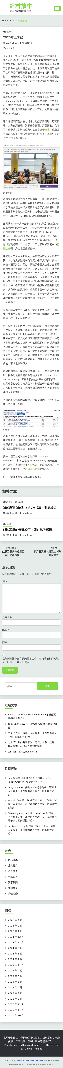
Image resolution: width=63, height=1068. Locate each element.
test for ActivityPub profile (22, 751)
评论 (5, 581)
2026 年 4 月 (15, 919)
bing (10, 778)
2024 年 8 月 (15, 948)
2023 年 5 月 (15, 987)
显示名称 (8, 617)
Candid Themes (33, 1048)
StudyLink (33, 468)
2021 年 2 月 (15, 998)
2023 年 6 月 (15, 981)
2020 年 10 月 (16, 1015)
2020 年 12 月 (16, 1004)
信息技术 (13, 859)
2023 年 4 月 (15, 993)
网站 (4, 642)
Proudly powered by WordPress (22, 1044)
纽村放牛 (21, 6)
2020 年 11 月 (16, 1009)
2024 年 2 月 (15, 959)
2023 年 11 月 (16, 964)
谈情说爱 (13, 893)
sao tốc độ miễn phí (18, 800)
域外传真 (13, 871)
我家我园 (7, 502)
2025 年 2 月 (15, 925)
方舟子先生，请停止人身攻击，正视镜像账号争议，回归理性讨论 (32, 791)
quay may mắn (16, 787)
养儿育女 (13, 865)
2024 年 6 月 (15, 953)
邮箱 (5, 629)
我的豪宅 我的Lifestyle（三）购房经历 (30, 507)
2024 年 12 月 (16, 936)
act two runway (16, 826)
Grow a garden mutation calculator (26, 813)
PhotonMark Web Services (30, 1060)
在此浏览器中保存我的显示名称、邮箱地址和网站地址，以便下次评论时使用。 (30, 660)
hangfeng (27, 42)
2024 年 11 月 (16, 942)
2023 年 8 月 (15, 976)
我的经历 (7, 31)
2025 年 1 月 (15, 931)
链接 (47, 129)
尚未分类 (13, 876)
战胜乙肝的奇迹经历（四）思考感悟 (27, 529)
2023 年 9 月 (15, 970)
